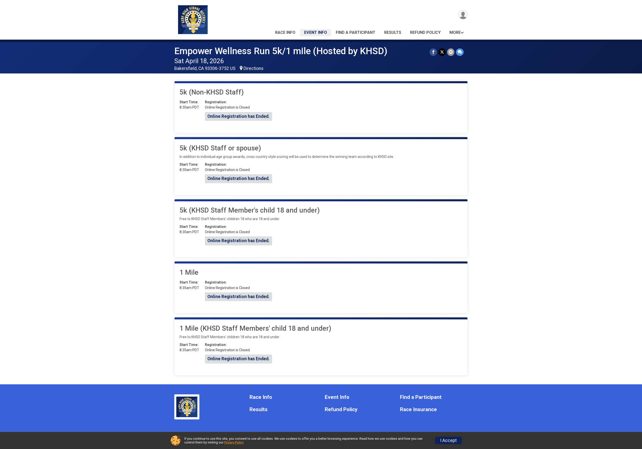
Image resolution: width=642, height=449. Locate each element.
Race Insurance (418, 409)
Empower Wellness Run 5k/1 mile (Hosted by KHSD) (280, 51)
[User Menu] (463, 14)
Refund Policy (425, 32)
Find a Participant (355, 32)
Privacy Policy (233, 442)
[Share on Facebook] (433, 52)
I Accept (448, 440)
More (455, 32)
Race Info (285, 32)
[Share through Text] (460, 52)
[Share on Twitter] (442, 52)
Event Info (315, 32)
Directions (254, 68)
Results (392, 32)
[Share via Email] (450, 52)
